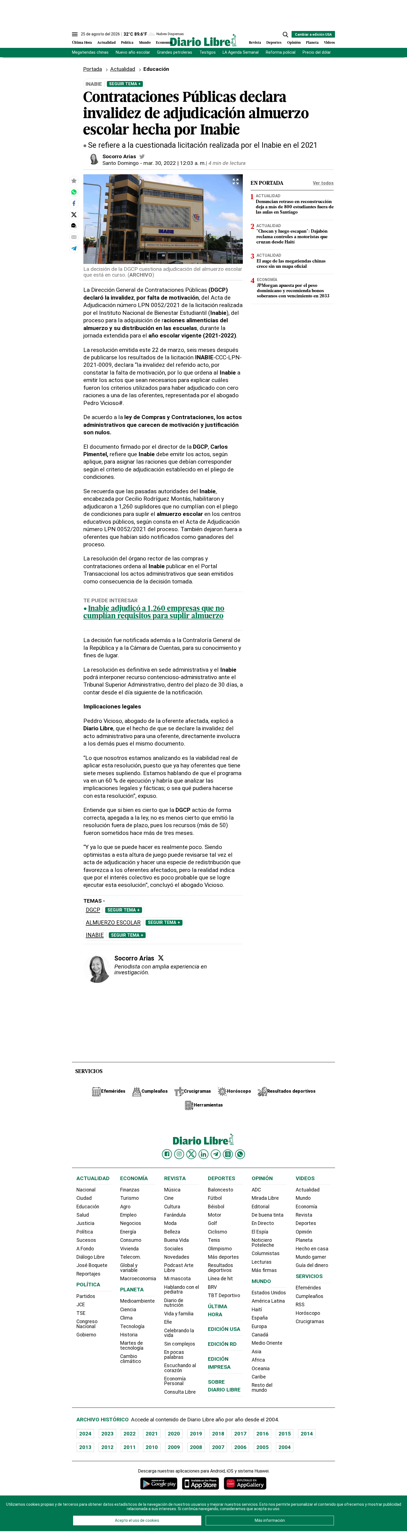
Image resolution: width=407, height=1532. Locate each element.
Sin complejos (179, 1344)
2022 (129, 1433)
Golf (212, 1223)
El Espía (260, 1232)
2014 (307, 1433)
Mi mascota (177, 1278)
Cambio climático (130, 1359)
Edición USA (224, 1329)
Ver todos (323, 183)
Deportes (274, 43)
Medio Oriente (267, 1343)
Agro (125, 1206)
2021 (152, 1433)
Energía (128, 1232)
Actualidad (106, 43)
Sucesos (86, 1240)
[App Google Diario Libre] (159, 1483)
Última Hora (82, 43)
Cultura (172, 1206)
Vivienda (129, 1248)
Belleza (172, 1232)
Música (172, 1190)
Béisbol (216, 1206)
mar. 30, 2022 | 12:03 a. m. (174, 163)
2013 (85, 1447)
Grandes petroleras (174, 52)
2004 (285, 1447)
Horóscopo (308, 1313)
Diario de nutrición (173, 1303)
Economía (164, 43)
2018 (218, 1433)
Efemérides (308, 1287)
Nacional (86, 1190)
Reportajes (88, 1274)
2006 (240, 1447)
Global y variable (129, 1268)
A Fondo (85, 1248)
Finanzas (130, 1190)
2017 (240, 1433)
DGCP (93, 910)
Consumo (130, 1240)
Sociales (173, 1248)
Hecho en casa (312, 1248)
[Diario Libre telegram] (216, 1154)
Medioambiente (137, 1301)
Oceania (261, 1368)
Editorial (260, 1206)
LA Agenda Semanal (241, 52)
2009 (174, 1447)
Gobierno (86, 1335)
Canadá (260, 1335)
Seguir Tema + (125, 83)
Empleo (128, 1215)
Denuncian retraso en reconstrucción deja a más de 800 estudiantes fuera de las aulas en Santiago (295, 207)
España (260, 1318)
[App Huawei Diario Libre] (245, 1483)
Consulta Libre (180, 1392)
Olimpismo (220, 1248)
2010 (152, 1447)
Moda (170, 1223)
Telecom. (130, 1257)
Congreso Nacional (86, 1324)
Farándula (175, 1215)
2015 (285, 1433)
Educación (87, 1206)
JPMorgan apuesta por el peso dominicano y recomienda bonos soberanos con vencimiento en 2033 (293, 291)
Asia (256, 1351)
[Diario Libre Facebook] (167, 1154)
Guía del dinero (312, 1265)
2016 (262, 1433)
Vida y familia (179, 1314)
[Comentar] (74, 226)
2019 (196, 1433)
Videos (329, 43)
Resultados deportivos (220, 1268)
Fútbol (215, 1198)
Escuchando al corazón (180, 1368)
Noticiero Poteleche (263, 1242)
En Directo (263, 1223)
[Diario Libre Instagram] (179, 1154)
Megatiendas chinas (90, 52)
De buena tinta (268, 1215)
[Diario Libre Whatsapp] (240, 1154)
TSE (80, 1313)
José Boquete (91, 1265)
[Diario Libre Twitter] (191, 1154)
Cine (169, 1198)
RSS (300, 1304)
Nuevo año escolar (133, 52)
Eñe (168, 1322)
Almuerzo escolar (113, 923)
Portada (92, 69)
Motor (214, 1215)
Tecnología (132, 1326)
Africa (258, 1360)
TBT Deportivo (224, 1295)
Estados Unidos (269, 1292)
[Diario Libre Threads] (228, 1154)
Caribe (259, 1377)
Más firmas (264, 1270)
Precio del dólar (317, 52)
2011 (129, 1447)
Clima (126, 1318)
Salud (82, 1215)
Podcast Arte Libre (179, 1268)
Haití (257, 1309)
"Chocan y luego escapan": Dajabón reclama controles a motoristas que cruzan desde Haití (292, 236)
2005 (262, 1447)
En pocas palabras (174, 1354)
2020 (174, 1433)
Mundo (145, 43)
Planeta (312, 43)
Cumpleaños (309, 1296)
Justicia (85, 1223)
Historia (129, 1335)
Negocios (130, 1223)
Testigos (207, 52)
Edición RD (222, 1344)
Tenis (214, 1240)
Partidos (85, 1296)
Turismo (129, 1198)
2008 (196, 1447)
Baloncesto (220, 1190)
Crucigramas (310, 1321)
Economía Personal (175, 1381)
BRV (212, 1287)
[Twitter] (161, 957)
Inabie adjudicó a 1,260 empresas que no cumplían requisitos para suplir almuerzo (154, 612)
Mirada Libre (265, 1198)
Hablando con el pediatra (181, 1289)
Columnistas (266, 1253)
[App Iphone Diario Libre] (200, 1483)
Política (127, 43)
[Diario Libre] (203, 40)
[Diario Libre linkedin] (203, 1154)
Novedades (176, 1257)
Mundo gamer (311, 1257)
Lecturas (262, 1262)
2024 (85, 1433)
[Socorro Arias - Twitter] (142, 156)
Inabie (95, 935)
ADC (256, 1190)
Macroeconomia (138, 1278)
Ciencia (128, 1309)
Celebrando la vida (179, 1333)
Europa (259, 1326)
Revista (255, 43)
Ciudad (84, 1198)
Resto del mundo (262, 1387)
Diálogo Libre (90, 1257)
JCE (80, 1304)
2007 (218, 1447)
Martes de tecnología (131, 1345)
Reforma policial (280, 52)
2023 (107, 1433)
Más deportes (223, 1257)
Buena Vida (176, 1240)
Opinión (294, 43)
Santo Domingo (120, 163)
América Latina (268, 1301)
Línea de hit (220, 1278)
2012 (107, 1447)
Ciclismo (217, 1232)
